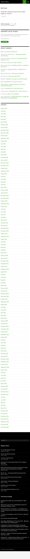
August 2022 (4, 239)
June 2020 (3, 310)
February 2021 (4, 288)
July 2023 (3, 209)
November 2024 (5, 165)
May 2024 (3, 182)
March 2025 (4, 154)
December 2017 (5, 391)
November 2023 (5, 198)
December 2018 (5, 359)
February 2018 (4, 386)
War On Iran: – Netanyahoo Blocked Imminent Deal (13, 473)
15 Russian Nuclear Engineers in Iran (10, 489)
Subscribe (4, 41)
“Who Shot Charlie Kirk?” (18, 73)
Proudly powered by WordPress (7, 549)
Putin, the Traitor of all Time (15, 62)
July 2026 (3, 111)
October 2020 (4, 299)
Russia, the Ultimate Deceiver (8, 454)
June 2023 (3, 212)
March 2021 (4, 285)
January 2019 (4, 356)
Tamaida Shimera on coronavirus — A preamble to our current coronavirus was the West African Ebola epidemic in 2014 (14, 510)
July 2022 (3, 241)
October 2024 (4, 168)
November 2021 (5, 263)
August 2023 (4, 206)
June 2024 (3, 179)
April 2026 (3, 119)
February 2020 (4, 321)
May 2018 (3, 378)
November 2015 (5, 427)
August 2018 (4, 370)
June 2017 (3, 400)
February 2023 (4, 222)
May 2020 (3, 312)
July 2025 (3, 143)
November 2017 (5, 394)
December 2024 (5, 162)
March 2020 (4, 318)
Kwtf (2, 51)
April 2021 (3, 282)
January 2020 (4, 323)
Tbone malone (4, 84)
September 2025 (5, 138)
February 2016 (4, 424)
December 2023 (5, 195)
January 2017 (4, 413)
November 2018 (5, 361)
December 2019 (5, 326)
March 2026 (4, 122)
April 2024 (3, 184)
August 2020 (4, 304)
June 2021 (3, 277)
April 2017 (3, 405)
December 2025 (5, 130)
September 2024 (5, 171)
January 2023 (4, 225)
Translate (12, 25)
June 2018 (3, 375)
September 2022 (5, 236)
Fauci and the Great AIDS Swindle (9, 518)
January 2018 (4, 389)
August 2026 (4, 108)
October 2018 (4, 364)
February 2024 (4, 190)
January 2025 (4, 160)
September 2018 (5, 367)
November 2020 (5, 296)
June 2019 (3, 342)
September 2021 (5, 269)
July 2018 (3, 372)
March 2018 (4, 383)
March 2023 (4, 220)
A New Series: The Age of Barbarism (9, 481)
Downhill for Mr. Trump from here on (13, 81)
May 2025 (3, 149)
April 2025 (3, 152)
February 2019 (4, 353)
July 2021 (3, 274)
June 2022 (3, 244)
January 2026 (4, 127)
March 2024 (4, 187)
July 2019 (3, 340)
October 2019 (4, 331)
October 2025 (4, 135)
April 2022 (3, 250)
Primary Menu (28, 2)
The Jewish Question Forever (8, 449)
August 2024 (4, 173)
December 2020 (5, 293)
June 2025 (3, 146)
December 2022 (5, 228)
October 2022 (4, 233)
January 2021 (4, 291)
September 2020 (5, 301)
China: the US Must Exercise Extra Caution (11, 477)
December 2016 (5, 416)
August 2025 (4, 141)
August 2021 (4, 271)
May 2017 (3, 402)
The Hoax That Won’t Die (11, 51)
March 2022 (4, 252)
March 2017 (4, 408)
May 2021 (3, 280)
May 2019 (3, 345)
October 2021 (4, 266)
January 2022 (4, 258)
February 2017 (4, 410)
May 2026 (3, 116)
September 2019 (5, 334)
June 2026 (3, 113)
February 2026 (4, 124)
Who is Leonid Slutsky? (13, 94)
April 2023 (3, 217)
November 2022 (5, 231)
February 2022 (4, 255)
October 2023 (4, 201)
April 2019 (3, 348)
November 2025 (5, 133)
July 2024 (3, 176)
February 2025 (4, 157)
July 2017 (3, 397)
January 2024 (4, 192)
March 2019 (4, 350)
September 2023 (5, 203)
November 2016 (5, 419)
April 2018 (3, 380)
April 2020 (3, 315)
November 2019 (5, 329)
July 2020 (3, 307)
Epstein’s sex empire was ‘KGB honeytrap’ (17, 79)
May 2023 (3, 214)
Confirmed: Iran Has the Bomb (8, 485)
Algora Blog (5, 2)
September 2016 (5, 421)
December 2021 (5, 261)
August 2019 (4, 337)
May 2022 (3, 247)
